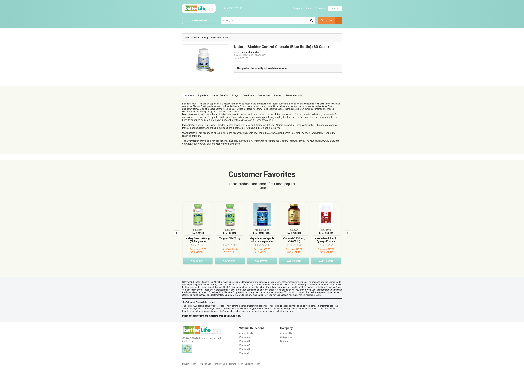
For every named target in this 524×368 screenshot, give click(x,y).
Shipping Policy (252, 364)
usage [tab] (235, 95)
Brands (309, 8)
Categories (286, 337)
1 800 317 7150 (234, 8)
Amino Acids (246, 333)
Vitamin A (244, 337)
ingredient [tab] (203, 95)
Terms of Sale (220, 364)
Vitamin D (244, 349)
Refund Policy (236, 364)
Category (320, 8)
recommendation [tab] (294, 95)
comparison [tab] (264, 95)
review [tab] (277, 95)
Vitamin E (244, 353)
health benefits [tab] (220, 95)
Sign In (335, 8)
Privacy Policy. (189, 364)
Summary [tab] (189, 95)
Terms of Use (204, 364)
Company (297, 8)
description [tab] (248, 95)
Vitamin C (244, 345)
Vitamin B (244, 341)
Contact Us (286, 333)
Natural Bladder (250, 52)
